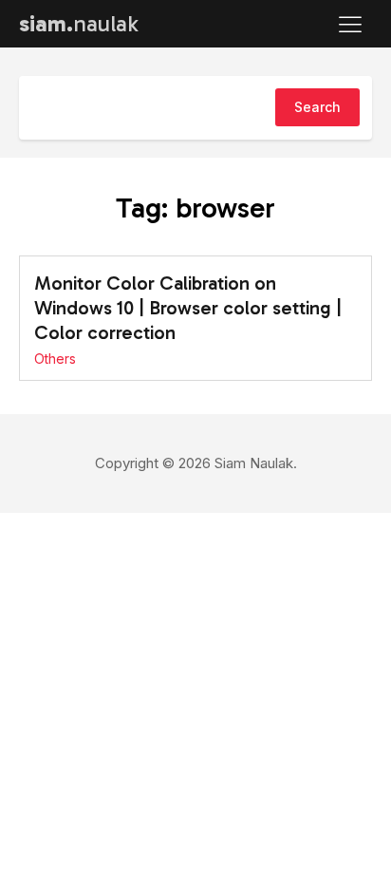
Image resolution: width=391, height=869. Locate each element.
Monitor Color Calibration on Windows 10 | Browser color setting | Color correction (188, 308)
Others (55, 358)
